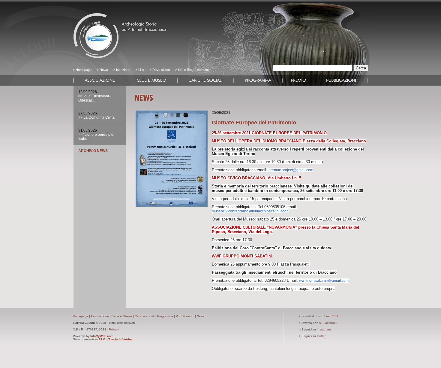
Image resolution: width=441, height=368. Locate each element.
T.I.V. (102, 339)
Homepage (84, 69)
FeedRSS (331, 316)
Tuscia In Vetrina (120, 339)
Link (141, 69)
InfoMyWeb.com (101, 336)
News (104, 69)
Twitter (321, 336)
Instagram (324, 329)
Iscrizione (123, 69)
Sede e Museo (122, 316)
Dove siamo (161, 69)
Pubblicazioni (185, 316)
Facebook (330, 322)
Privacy (114, 329)
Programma (165, 316)
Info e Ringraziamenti (193, 69)
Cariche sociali (144, 316)
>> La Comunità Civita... (97, 117)
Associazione (100, 316)
